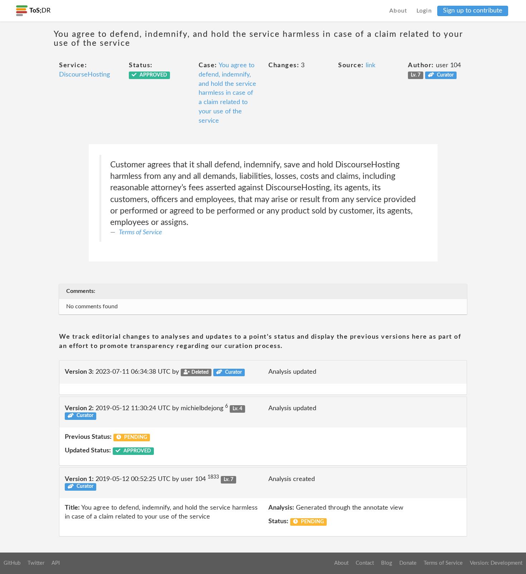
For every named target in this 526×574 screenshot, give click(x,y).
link (370, 65)
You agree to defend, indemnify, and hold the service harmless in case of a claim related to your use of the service (227, 93)
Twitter (36, 563)
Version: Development (496, 563)
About (398, 11)
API (56, 563)
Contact (365, 563)
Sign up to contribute (472, 11)
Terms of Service (140, 232)
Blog (386, 563)
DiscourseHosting (84, 75)
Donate (408, 563)
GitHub (12, 563)
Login (424, 11)
